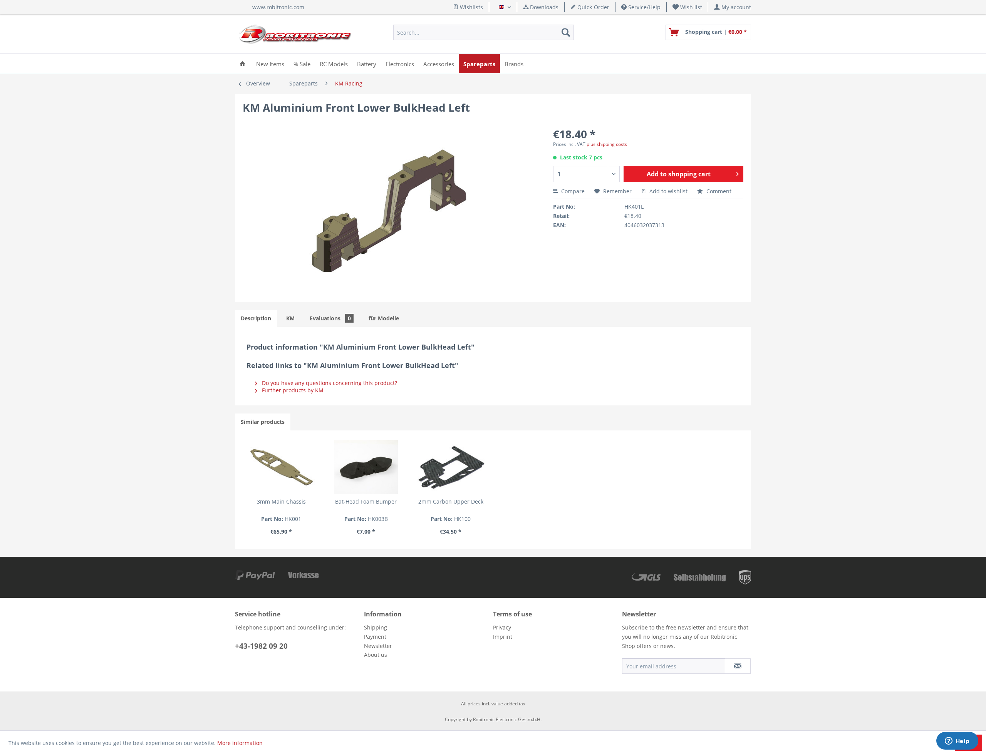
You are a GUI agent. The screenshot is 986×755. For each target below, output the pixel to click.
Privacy (502, 627)
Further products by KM (292, 390)
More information (240, 743)
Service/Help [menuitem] (644, 7)
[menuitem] (687, 7)
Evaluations (330, 318)
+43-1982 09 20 (261, 646)
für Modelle (384, 318)
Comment (718, 191)
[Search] (566, 32)
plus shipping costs (607, 144)
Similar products (263, 421)
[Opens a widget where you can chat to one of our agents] (957, 741)
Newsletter (378, 646)
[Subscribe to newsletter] (738, 666)
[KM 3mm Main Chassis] (281, 467)
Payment (375, 636)
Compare (572, 191)
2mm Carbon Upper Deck (450, 501)
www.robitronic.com (278, 7)
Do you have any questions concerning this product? (328, 383)
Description (256, 318)
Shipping (375, 627)
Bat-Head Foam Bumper (366, 501)
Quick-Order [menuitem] (592, 7)
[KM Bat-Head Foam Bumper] (365, 467)
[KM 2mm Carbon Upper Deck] (450, 467)
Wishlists (470, 7)
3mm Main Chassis (281, 501)
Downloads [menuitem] (543, 7)
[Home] (242, 63)
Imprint (502, 636)
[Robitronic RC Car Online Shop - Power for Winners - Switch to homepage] (295, 34)
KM (290, 318)
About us (375, 654)
